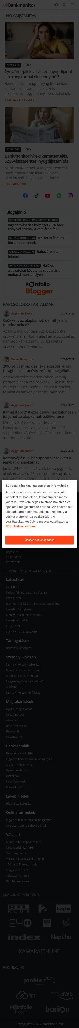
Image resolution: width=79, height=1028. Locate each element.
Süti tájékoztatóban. (21, 526)
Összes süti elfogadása (39, 539)
